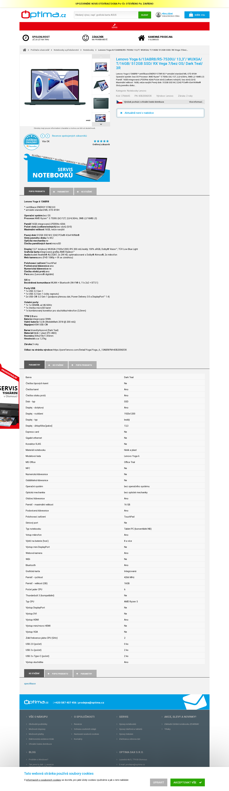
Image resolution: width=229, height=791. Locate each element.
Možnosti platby (36, 734)
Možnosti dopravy (37, 729)
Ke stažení (86, 192)
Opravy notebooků (127, 724)
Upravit (158, 782)
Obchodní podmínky (38, 724)
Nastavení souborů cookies (86, 734)
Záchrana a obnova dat (129, 739)
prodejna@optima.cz (135, 764)
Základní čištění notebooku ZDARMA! (181, 724)
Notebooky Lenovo (136, 90)
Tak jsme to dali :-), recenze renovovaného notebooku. (41, 765)
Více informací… (196, 102)
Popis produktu (84, 365)
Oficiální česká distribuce (40, 744)
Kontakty (78, 739)
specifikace (30, 683)
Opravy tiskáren (126, 734)
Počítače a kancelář (40, 50)
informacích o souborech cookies (43, 780)
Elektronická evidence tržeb (41, 739)
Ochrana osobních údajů (85, 729)
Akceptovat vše (185, 782)
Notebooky (88, 50)
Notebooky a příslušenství (66, 50)
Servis (123, 716)
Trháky (167, 729)
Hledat (144, 15)
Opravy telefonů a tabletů (130, 729)
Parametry (63, 192)
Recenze (78, 724)
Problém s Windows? (38, 759)
